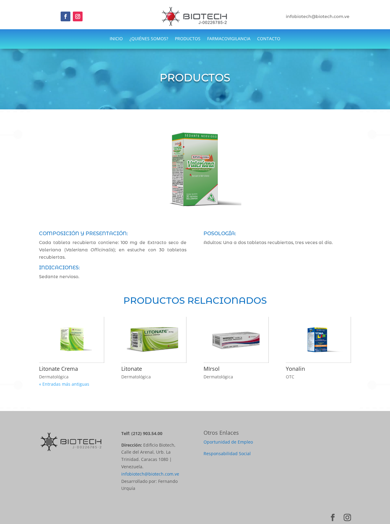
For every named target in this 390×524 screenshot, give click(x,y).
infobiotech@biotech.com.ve (150, 474)
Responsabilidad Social (227, 453)
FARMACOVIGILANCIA (228, 39)
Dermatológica (54, 377)
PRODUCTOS (187, 39)
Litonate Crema (58, 368)
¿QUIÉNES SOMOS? (148, 39)
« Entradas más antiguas (64, 384)
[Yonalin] (318, 340)
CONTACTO (268, 39)
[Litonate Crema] (71, 340)
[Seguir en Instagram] (78, 16)
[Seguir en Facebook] (65, 16)
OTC (290, 377)
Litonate (131, 368)
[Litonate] (153, 340)
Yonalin (295, 368)
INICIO (116, 39)
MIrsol (212, 368)
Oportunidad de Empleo (228, 442)
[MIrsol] (236, 340)
